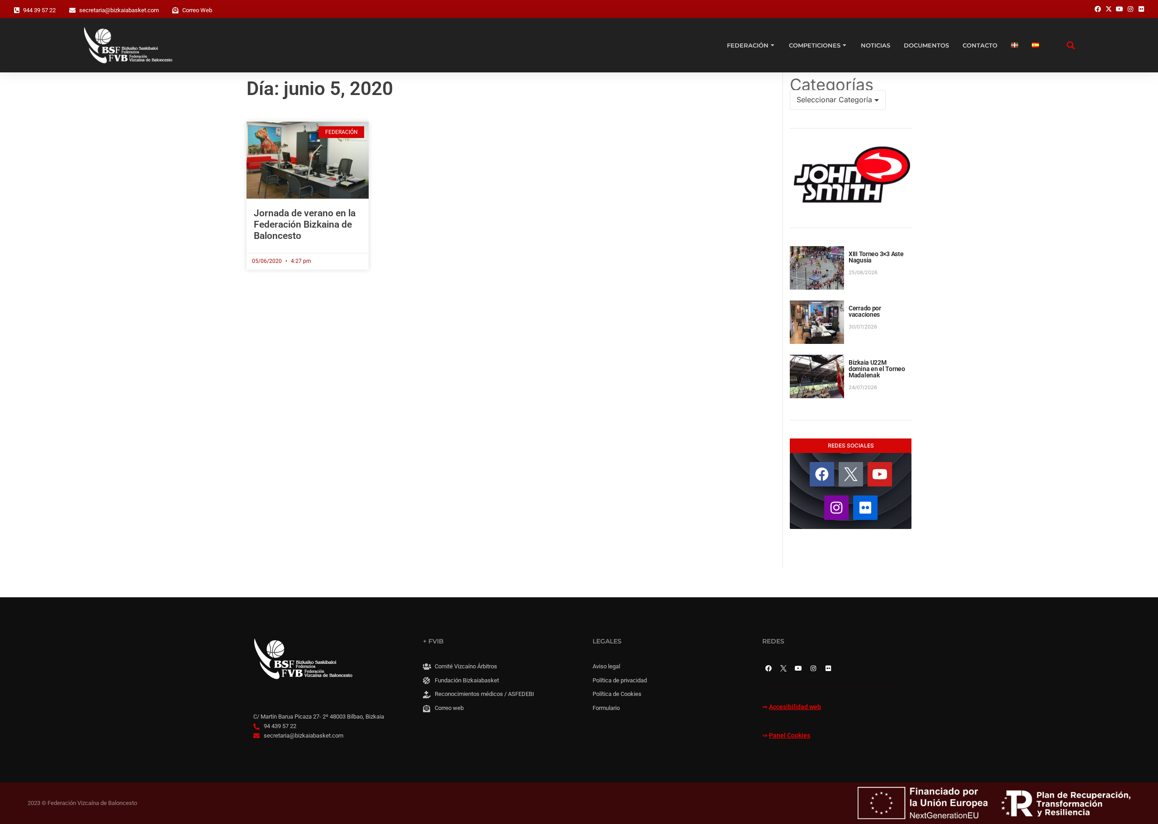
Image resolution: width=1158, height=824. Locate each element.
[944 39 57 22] (17, 10)
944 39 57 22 (39, 10)
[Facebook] (822, 474)
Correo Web (197, 10)
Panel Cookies (789, 735)
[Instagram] (836, 507)
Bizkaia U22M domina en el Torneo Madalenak (877, 369)
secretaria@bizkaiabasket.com (119, 10)
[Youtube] (880, 474)
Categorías (831, 84)
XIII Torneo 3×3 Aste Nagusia (876, 257)
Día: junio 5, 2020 (320, 88)
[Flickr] (865, 507)
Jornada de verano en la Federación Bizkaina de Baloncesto (305, 224)
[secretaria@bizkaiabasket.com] (72, 10)
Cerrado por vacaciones (865, 311)
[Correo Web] (175, 10)
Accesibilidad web (795, 707)
